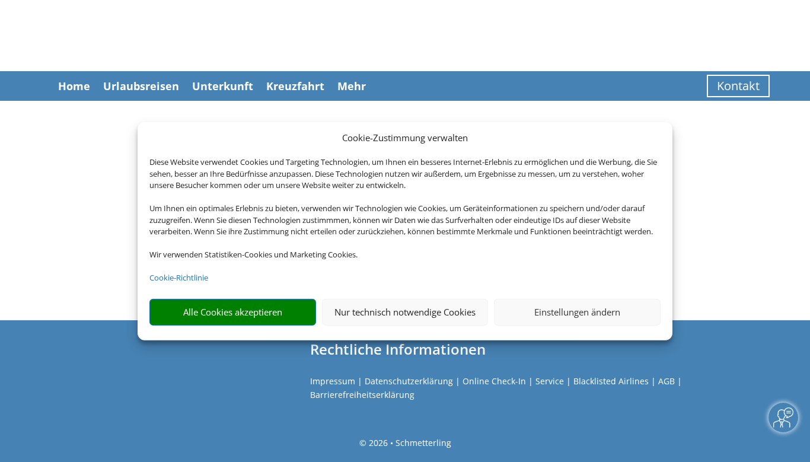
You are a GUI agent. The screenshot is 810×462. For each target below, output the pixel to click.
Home (74, 86)
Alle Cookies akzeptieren (232, 312)
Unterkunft (222, 86)
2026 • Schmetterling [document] (408, 442)
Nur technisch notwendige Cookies (405, 312)
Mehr (351, 86)
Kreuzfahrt (295, 86)
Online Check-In (494, 381)
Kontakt (738, 86)
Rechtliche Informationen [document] (398, 349)
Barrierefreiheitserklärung (362, 394)
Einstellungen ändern (577, 312)
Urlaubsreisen (141, 86)
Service (549, 381)
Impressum (332, 381)
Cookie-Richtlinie (178, 277)
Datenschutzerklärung (409, 381)
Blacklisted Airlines (611, 381)
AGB (666, 381)
